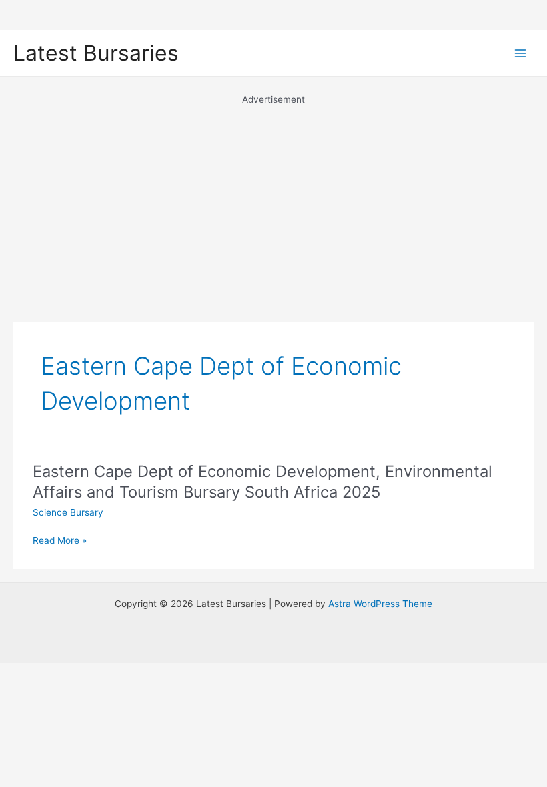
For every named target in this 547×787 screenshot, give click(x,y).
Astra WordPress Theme (380, 603)
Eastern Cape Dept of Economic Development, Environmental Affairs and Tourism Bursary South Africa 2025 (262, 482)
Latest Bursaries (96, 53)
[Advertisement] (273, 200)
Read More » (60, 541)
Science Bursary (68, 512)
